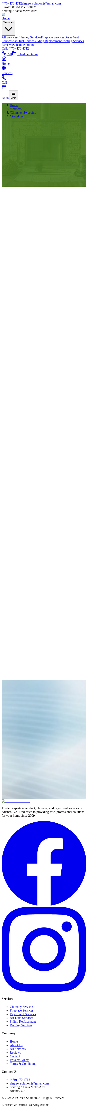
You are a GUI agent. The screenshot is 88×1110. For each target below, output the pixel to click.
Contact (15, 1056)
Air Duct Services (24, 41)
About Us (16, 1045)
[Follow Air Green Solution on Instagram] (44, 990)
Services (8, 22)
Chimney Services (29, 37)
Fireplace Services (52, 37)
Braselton (17, 116)
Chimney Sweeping (23, 112)
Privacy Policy (19, 1060)
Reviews (7, 44)
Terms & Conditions (23, 1063)
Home (6, 18)
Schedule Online (23, 44)
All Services (9, 37)
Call (9, 54)
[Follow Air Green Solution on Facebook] (44, 904)
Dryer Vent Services (23, 1014)
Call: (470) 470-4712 (15, 48)
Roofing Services (73, 41)
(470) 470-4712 (12, 805)
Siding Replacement (49, 41)
